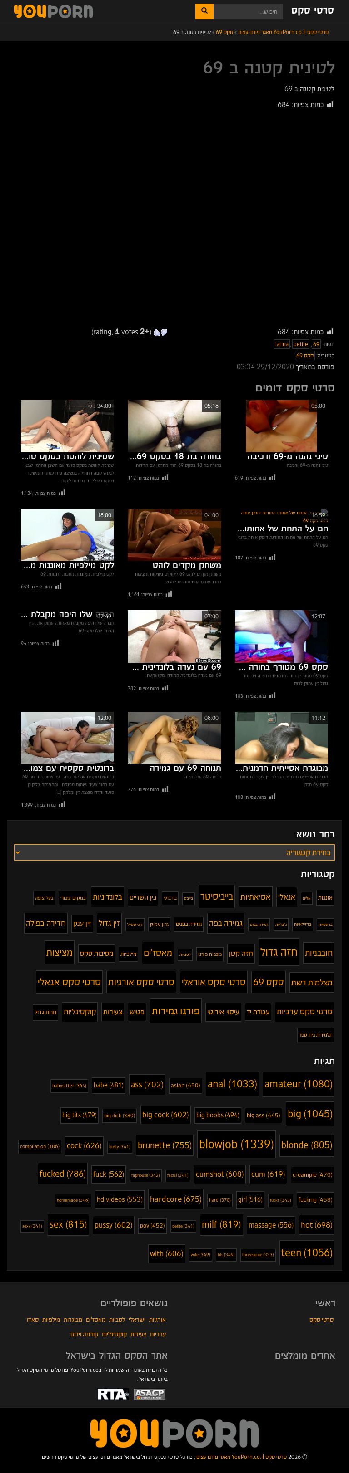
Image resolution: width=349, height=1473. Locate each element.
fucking (316, 1200)
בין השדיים (143, 897)
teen (307, 1252)
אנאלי (286, 897)
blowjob (236, 1144)
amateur (298, 1083)
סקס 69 (305, 355)
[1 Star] (164, 332)
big (310, 1113)
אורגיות (157, 1320)
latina (282, 344)
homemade (73, 1200)
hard (220, 1200)
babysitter (69, 1086)
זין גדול (109, 923)
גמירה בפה (226, 923)
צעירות (112, 1012)
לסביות (185, 954)
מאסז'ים (158, 953)
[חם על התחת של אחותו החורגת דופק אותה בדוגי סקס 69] (281, 516)
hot (317, 1225)
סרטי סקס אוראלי (214, 982)
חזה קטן (241, 953)
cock (84, 1145)
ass (147, 1084)
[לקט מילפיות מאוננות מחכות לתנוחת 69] (67, 535)
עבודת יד (258, 1012)
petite (301, 344)
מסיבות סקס (96, 953)
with (167, 1253)
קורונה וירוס (84, 1334)
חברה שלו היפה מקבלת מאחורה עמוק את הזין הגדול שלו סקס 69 (67, 614)
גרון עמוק (159, 924)
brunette (165, 1145)
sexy (32, 1226)
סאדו (33, 1320)
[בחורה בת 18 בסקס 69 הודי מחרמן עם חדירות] (174, 426)
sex (68, 1224)
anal (232, 1083)
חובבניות (319, 952)
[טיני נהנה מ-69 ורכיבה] (281, 426)
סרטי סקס (312, 10)
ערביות (158, 1334)
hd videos (120, 1199)
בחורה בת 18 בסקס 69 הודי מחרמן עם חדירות (174, 456)
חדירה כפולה (46, 923)
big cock (165, 1115)
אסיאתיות (255, 896)
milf (221, 1224)
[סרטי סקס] (174, 1432)
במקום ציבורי (72, 898)
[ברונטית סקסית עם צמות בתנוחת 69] (67, 738)
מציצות (59, 952)
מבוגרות (73, 1320)
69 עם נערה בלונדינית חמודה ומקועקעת (174, 667)
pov (152, 1225)
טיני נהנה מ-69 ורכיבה (288, 456)
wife (200, 1255)
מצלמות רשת (312, 982)
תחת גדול (45, 1012)
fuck (108, 1174)
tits (226, 1255)
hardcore (176, 1199)
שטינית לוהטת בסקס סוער (67, 456)
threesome (258, 1255)
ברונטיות (326, 924)
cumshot (220, 1174)
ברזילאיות (302, 924)
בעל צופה (44, 898)
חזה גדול (279, 951)
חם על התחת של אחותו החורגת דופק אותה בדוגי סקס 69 (281, 528)
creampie (313, 1175)
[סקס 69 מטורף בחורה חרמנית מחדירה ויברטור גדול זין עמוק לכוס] (281, 636)
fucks (280, 1200)
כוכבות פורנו (210, 954)
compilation (40, 1146)
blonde (307, 1145)
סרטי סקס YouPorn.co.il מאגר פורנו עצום (241, 1456)
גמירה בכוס (259, 924)
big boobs (217, 1115)
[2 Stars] (156, 332)
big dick (119, 1115)
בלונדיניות (107, 896)
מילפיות (128, 953)
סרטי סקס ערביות (305, 1012)
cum (268, 1174)
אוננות (325, 897)
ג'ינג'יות (281, 924)
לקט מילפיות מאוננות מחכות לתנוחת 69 (67, 565)
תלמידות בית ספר (316, 1035)
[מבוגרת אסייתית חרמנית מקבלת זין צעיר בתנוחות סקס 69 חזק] (281, 738)
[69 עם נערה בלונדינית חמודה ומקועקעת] (174, 636)
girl (250, 1199)
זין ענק (82, 923)
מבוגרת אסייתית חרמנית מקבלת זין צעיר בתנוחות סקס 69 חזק (281, 768)
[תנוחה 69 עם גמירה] (174, 738)
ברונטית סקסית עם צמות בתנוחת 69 (67, 768)
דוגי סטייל (135, 924)
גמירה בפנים (189, 924)
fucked (63, 1173)
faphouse (145, 1175)
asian (185, 1085)
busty (119, 1147)
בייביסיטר (216, 896)
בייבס (188, 898)
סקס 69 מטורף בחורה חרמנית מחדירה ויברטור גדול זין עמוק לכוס (281, 667)
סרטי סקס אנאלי (69, 982)
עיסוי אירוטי (223, 1012)
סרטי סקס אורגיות (141, 982)
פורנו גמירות (176, 1010)
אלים (307, 898)
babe (109, 1085)
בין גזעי (170, 898)
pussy (114, 1225)
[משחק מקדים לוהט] (174, 535)
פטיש (137, 1012)
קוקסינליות (80, 1012)
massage (271, 1225)
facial (178, 1175)
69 (316, 344)
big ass (263, 1115)
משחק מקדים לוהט (187, 565)
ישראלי (137, 1320)
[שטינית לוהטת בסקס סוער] (67, 426)
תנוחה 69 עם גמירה (185, 768)
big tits (79, 1115)
